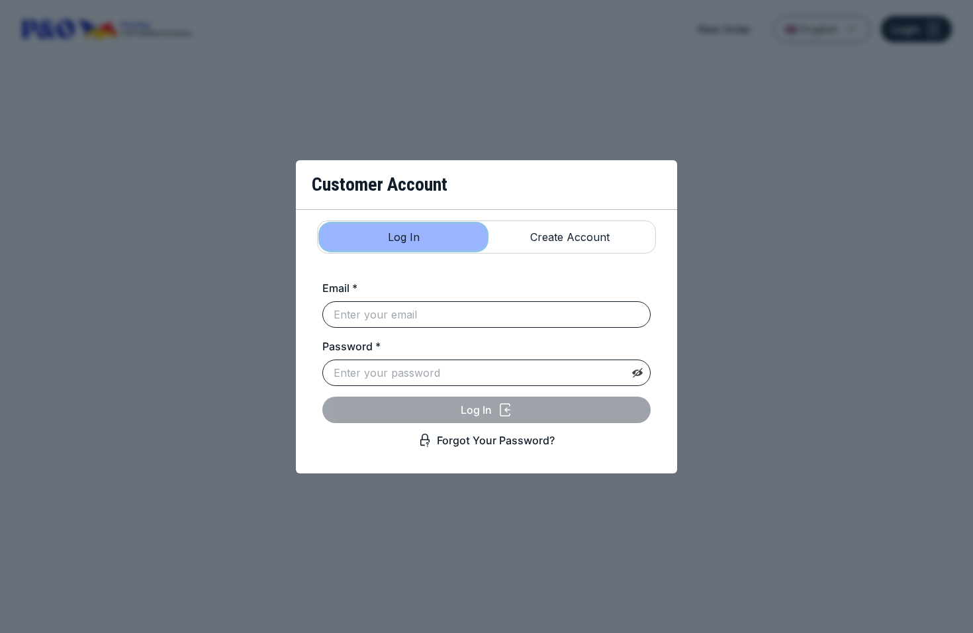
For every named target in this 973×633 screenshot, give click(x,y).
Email (339, 288)
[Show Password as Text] (637, 373)
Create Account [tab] (570, 237)
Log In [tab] (404, 237)
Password (351, 346)
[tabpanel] (486, 363)
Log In (476, 409)
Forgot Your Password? (496, 440)
